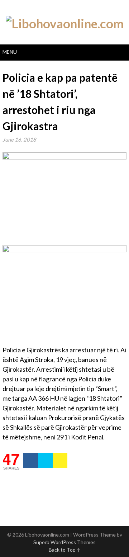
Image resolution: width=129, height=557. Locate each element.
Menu (10, 52)
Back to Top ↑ (65, 550)
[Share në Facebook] (30, 460)
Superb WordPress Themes (64, 542)
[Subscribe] (60, 460)
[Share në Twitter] (45, 460)
